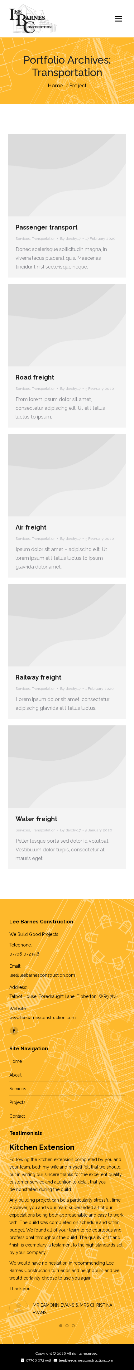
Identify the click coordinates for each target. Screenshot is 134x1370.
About (15, 1074)
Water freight (36, 819)
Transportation (43, 238)
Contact (17, 1116)
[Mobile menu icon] (118, 19)
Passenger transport (47, 227)
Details (67, 175)
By (70, 238)
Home (15, 1061)
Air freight (31, 527)
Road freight (35, 377)
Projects (17, 1102)
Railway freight (38, 677)
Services (23, 238)
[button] (60, 1325)
